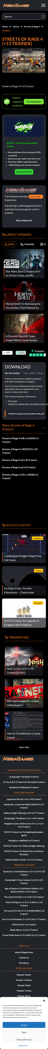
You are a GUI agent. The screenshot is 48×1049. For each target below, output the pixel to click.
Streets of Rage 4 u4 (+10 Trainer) (19, 460)
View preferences (24, 1039)
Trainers (6, 30)
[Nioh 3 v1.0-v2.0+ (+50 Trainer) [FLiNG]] (24, 660)
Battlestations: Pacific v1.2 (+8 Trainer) (24, 859)
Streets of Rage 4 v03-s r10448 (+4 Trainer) (20, 476)
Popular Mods (24, 985)
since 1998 (35, 196)
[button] (44, 1000)
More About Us (24, 220)
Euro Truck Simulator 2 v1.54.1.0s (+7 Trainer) (24, 919)
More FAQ (24, 747)
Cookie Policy (23, 1046)
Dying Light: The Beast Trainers (24, 776)
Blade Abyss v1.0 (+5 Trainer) (24, 930)
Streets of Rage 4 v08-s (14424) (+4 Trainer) (20, 440)
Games (16, 26)
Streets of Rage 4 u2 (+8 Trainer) (19, 467)
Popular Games (24, 974)
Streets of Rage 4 (32, 26)
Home (5, 26)
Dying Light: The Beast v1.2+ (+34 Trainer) (24, 818)
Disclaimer (24, 963)
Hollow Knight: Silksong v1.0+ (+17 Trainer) (24, 813)
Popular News (24, 996)
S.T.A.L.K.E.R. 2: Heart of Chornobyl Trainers (24, 782)
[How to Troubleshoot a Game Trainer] (24, 725)
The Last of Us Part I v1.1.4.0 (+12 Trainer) (24, 897)
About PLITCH (24, 171)
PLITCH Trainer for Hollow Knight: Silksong (24, 846)
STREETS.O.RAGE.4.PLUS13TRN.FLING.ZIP (26, 414)
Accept (24, 1025)
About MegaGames (24, 952)
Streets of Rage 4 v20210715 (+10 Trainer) (19, 451)
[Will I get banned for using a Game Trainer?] (24, 693)
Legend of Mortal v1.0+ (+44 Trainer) (24, 799)
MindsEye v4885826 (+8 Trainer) (24, 840)
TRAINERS (29, 244)
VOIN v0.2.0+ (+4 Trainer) (24, 924)
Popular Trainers (24, 980)
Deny (24, 1032)
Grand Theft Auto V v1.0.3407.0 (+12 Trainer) (24, 935)
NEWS (11, 244)
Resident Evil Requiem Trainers (24, 787)
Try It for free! (33, 101)
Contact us (24, 957)
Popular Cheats (24, 990)
